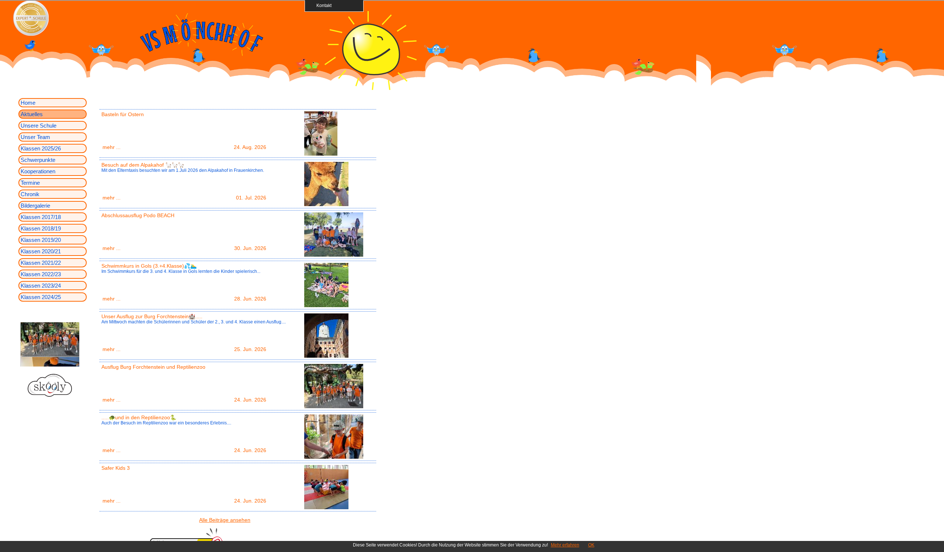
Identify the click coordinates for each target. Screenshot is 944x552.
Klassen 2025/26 (41, 148)
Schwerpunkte (38, 160)
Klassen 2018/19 (41, 228)
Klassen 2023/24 (41, 285)
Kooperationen (38, 171)
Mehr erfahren (565, 545)
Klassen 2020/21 (41, 251)
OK (591, 545)
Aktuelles (32, 114)
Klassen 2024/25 (41, 297)
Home (28, 103)
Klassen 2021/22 (41, 263)
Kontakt (322, 5)
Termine (30, 183)
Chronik (30, 194)
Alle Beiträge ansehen (224, 520)
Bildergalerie (35, 205)
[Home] (370, 88)
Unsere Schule (38, 125)
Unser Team (35, 137)
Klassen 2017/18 (41, 217)
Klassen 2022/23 (41, 274)
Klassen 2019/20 (41, 240)
